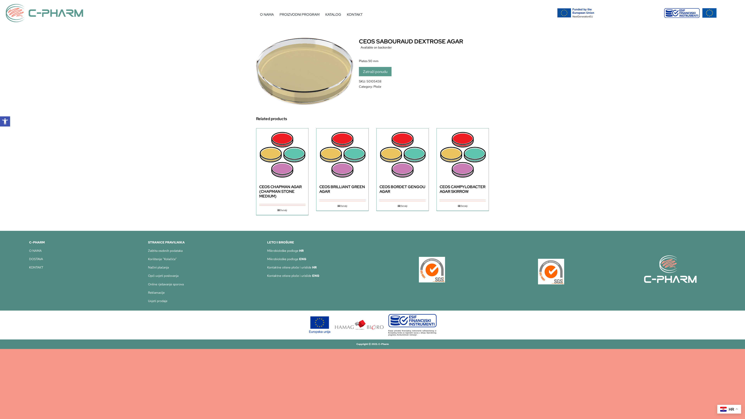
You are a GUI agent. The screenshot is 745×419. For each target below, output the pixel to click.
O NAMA (35, 251)
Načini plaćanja (158, 267)
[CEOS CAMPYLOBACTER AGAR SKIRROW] (463, 154)
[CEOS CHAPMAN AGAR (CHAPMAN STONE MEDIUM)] (282, 154)
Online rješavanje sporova (166, 284)
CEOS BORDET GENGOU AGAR (402, 189)
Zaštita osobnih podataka (165, 251)
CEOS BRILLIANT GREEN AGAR (342, 189)
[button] (5, 121)
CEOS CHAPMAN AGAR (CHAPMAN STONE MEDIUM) (280, 191)
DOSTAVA (36, 259)
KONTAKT (36, 267)
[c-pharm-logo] (44, 5)
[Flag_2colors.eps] (575, 10)
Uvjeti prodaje (157, 301)
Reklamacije (156, 293)
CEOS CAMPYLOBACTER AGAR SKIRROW (462, 189)
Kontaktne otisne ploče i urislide (292, 267)
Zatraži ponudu (375, 71)
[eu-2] (690, 10)
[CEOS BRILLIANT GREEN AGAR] (342, 154)
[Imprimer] (432, 258)
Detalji (283, 210)
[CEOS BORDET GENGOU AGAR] (403, 154)
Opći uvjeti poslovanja (163, 276)
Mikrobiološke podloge (285, 251)
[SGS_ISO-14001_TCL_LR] (551, 260)
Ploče (377, 87)
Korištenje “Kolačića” (162, 259)
